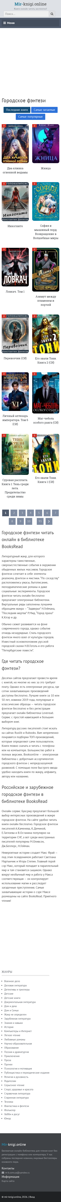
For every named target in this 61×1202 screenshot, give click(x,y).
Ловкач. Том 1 (15, 291)
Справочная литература (17, 1093)
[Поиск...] (52, 14)
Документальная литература (20, 1002)
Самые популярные (30, 117)
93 (40, 521)
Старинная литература (16, 1097)
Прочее (8, 1064)
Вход (32, 1196)
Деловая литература (15, 985)
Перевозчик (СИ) (15, 358)
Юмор (7, 1118)
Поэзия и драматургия (16, 1052)
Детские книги (12, 998)
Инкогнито (15, 226)
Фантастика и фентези (16, 1106)
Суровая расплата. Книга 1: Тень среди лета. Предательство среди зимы (15, 488)
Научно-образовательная (18, 1043)
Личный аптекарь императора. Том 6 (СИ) (15, 420)
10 (28, 521)
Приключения (11, 1056)
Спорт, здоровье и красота (18, 1089)
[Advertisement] (30, 59)
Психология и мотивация (18, 1068)
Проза (7, 1060)
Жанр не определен (15, 1014)
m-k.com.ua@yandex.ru (17, 1172)
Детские (8, 993)
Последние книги (17, 110)
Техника (8, 1101)
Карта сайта (8, 1181)
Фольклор (9, 1110)
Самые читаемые (44, 110)
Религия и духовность (16, 1077)
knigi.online (31, 4)
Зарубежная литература (17, 1018)
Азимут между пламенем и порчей (46, 300)
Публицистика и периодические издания (26, 1072)
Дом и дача (10, 1006)
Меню (11, 23)
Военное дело (12, 981)
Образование (11, 1047)
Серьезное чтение (14, 1085)
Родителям (10, 1081)
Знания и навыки (13, 1022)
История (8, 1027)
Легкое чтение (12, 1035)
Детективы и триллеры (17, 989)
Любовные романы (14, 1039)
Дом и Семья (11, 1010)
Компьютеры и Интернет (18, 1031)
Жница (46, 168)
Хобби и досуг (12, 1114)
